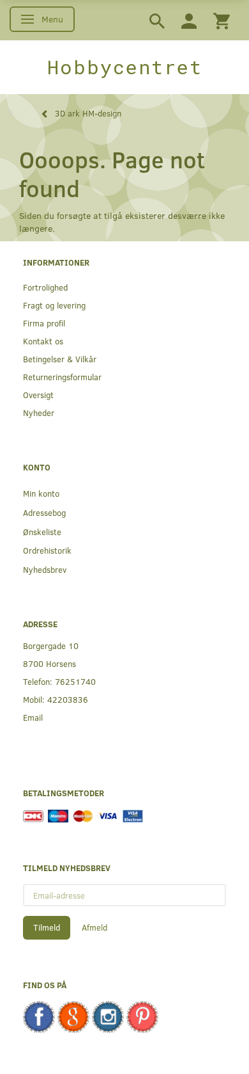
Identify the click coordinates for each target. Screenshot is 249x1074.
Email (33, 717)
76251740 (75, 681)
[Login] (189, 20)
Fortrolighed (45, 287)
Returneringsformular (62, 376)
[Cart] (221, 20)
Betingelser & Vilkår (59, 358)
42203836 (67, 699)
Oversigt (38, 394)
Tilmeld (46, 927)
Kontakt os (43, 340)
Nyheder (38, 412)
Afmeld (94, 927)
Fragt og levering (54, 305)
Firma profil (44, 322)
